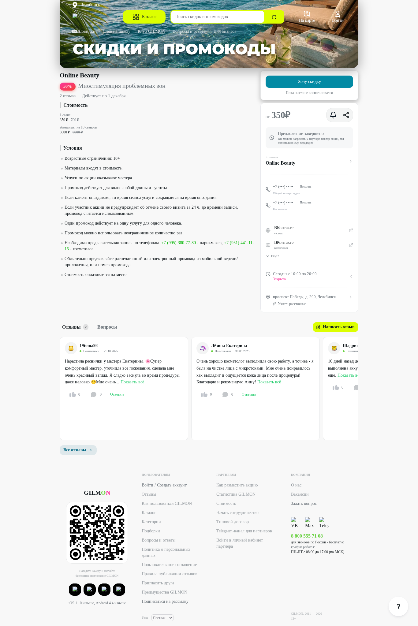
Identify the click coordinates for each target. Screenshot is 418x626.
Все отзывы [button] (74, 450)
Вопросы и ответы (189, 31)
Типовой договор (232, 522)
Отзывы (149, 494)
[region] (209, 388)
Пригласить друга (158, 583)
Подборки (151, 531)
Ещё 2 (275, 256)
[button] (75, 589)
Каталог (149, 16)
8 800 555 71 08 (307, 535)
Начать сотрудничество (237, 512)
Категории (151, 522)
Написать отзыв (339, 327)
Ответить (117, 394)
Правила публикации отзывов (169, 574)
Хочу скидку (309, 81)
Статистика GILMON (236, 494)
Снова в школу (116, 31)
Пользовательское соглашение (169, 564)
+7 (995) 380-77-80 (178, 242)
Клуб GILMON (151, 31)
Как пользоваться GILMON (167, 503)
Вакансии (300, 494)
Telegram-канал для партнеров (244, 531)
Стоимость (226, 503)
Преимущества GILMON (164, 592)
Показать (306, 186)
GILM (97, 492)
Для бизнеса (225, 31)
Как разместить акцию (237, 485)
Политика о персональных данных (166, 552)
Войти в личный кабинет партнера (239, 543)
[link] (398, 606)
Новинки (87, 31)
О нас (296, 485)
